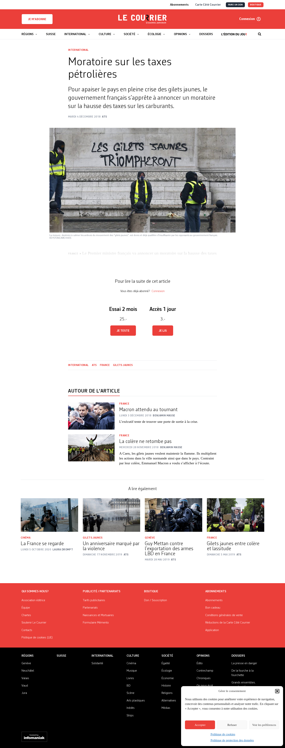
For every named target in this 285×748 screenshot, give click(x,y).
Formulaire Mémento (96, 622)
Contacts (27, 630)
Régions (28, 655)
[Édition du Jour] (234, 32)
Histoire (166, 685)
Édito (200, 663)
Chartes (26, 615)
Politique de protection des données (232, 740)
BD (128, 685)
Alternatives (169, 700)
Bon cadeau (212, 607)
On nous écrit (205, 685)
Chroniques (204, 678)
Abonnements (214, 600)
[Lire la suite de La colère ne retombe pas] (91, 452)
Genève (150, 537)
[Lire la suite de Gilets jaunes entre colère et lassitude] (235, 515)
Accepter (200, 724)
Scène (130, 693)
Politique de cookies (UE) (37, 637)
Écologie (167, 670)
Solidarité (97, 663)
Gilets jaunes (123, 365)
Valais (25, 678)
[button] (277, 691)
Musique (132, 670)
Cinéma (25, 537)
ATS (94, 365)
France (105, 365)
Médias (166, 708)
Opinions (203, 655)
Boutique (151, 591)
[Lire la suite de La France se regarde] (49, 515)
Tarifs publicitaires (94, 600)
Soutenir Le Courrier (34, 622)
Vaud (25, 685)
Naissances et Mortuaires (98, 615)
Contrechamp (205, 670)
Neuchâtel (28, 670)
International (78, 50)
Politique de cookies (223, 734)
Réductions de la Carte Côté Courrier (227, 622)
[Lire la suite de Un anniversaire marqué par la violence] (111, 515)
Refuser (232, 724)
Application (212, 630)
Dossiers (238, 655)
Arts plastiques (136, 700)
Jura (24, 693)
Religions (167, 693)
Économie (168, 678)
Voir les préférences (264, 724)
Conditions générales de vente (224, 615)
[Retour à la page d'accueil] (142, 19)
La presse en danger (244, 663)
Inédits (131, 708)
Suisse (61, 655)
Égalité (166, 663)
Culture (133, 655)
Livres (130, 678)
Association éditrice (33, 600)
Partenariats (90, 607)
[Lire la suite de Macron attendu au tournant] (91, 416)
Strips (130, 715)
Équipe (26, 607)
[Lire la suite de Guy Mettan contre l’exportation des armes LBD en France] (173, 515)
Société (167, 655)
